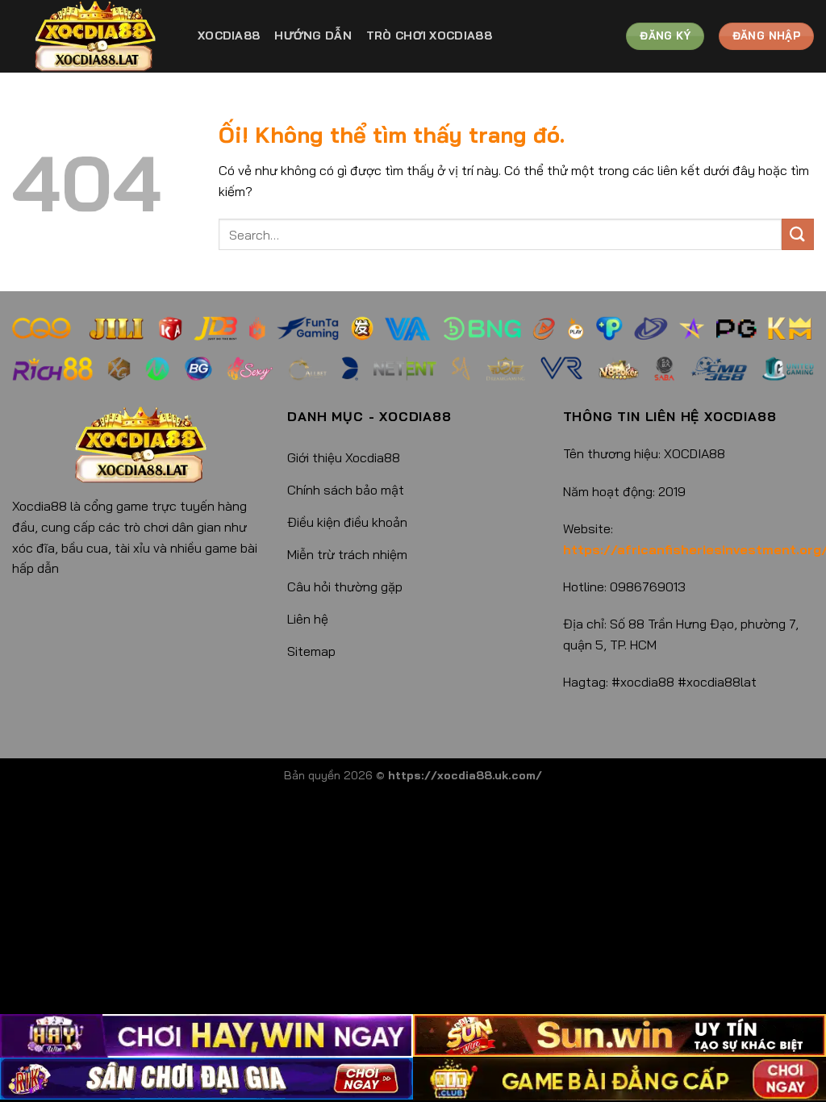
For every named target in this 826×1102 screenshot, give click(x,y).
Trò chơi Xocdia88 (429, 35)
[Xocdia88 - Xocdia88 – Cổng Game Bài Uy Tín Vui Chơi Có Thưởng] (92, 36)
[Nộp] (798, 234)
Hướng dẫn (313, 35)
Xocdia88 (229, 35)
